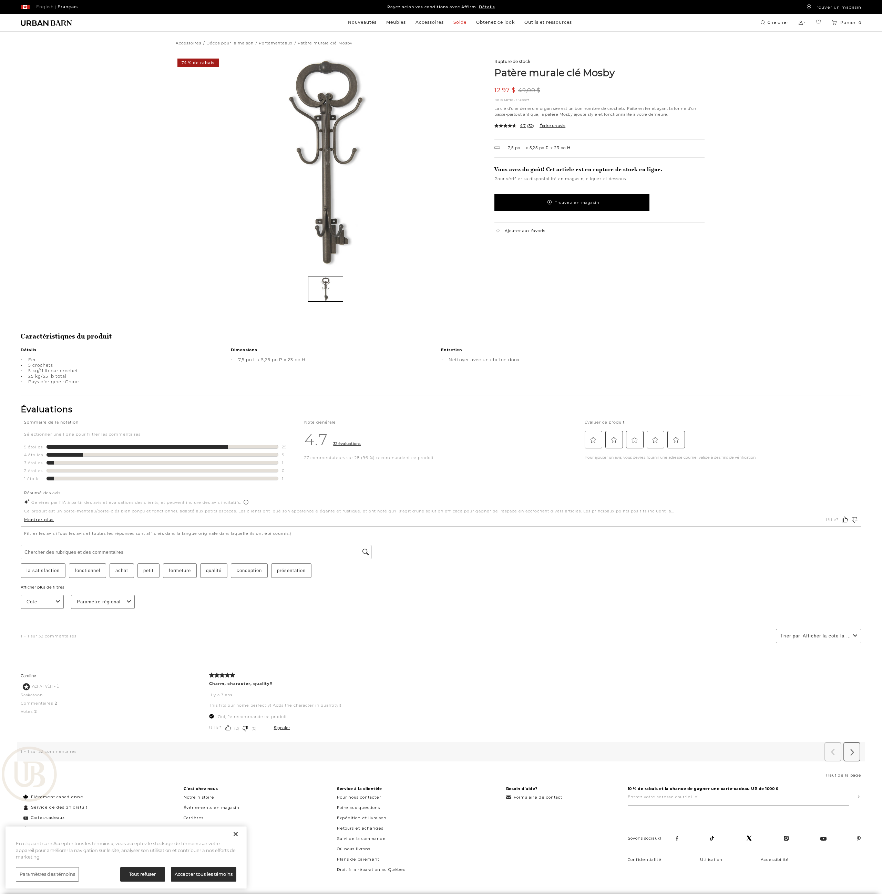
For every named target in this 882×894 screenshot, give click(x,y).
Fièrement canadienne (57, 796)
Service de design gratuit (58, 807)
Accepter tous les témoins (204, 874)
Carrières (194, 817)
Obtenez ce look (495, 22)
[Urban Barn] (29, 775)
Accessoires (430, 22)
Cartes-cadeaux (48, 817)
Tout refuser (142, 874)
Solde (459, 22)
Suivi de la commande (361, 838)
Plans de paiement (358, 859)
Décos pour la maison (230, 43)
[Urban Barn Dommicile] (46, 23)
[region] (126, 857)
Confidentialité (645, 859)
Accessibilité (775, 859)
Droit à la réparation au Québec (371, 869)
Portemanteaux (276, 43)
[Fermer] (235, 834)
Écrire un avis (552, 125)
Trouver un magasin (837, 7)
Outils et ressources (548, 22)
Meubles (396, 22)
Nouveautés (362, 22)
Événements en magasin (211, 807)
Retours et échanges (360, 828)
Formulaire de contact (538, 797)
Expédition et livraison (362, 817)
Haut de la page (843, 775)
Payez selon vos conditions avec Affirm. (441, 6)
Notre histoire (199, 797)
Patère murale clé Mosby (554, 72)
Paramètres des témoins (47, 874)
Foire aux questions (358, 807)
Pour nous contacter (359, 797)
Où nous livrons (353, 848)
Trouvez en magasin (577, 202)
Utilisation (711, 859)
